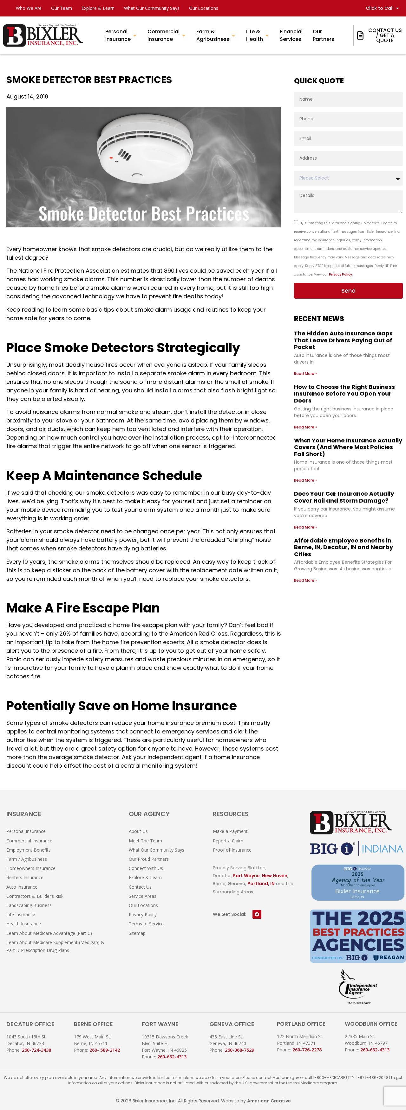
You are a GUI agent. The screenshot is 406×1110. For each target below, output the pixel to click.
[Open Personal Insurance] (134, 35)
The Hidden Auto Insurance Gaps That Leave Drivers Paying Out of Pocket (343, 340)
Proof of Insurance (232, 850)
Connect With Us (146, 868)
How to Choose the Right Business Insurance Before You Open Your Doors (344, 393)
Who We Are (29, 8)
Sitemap (137, 933)
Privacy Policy (340, 274)
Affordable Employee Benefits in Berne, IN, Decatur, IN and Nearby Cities (343, 547)
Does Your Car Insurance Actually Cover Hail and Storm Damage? (344, 497)
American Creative (269, 1101)
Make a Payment (230, 831)
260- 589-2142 (104, 1050)
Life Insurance (20, 914)
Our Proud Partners (149, 859)
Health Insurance (23, 924)
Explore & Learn (98, 8)
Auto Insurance (21, 887)
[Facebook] (256, 914)
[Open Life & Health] (267, 35)
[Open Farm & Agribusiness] (233, 35)
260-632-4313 (172, 1057)
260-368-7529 (239, 1050)
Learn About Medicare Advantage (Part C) (49, 933)
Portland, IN (261, 883)
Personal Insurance (26, 831)
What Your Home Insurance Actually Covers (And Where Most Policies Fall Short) (348, 447)
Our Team (61, 8)
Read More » (305, 373)
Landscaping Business (29, 905)
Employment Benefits (28, 850)
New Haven (274, 875)
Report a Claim (228, 841)
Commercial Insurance (29, 841)
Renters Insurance (24, 877)
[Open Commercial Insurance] (183, 35)
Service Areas (142, 896)
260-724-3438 (36, 1050)
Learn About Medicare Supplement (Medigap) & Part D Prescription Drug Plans (55, 946)
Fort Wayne (246, 875)
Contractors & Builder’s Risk (34, 896)
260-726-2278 (307, 1050)
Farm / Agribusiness (26, 859)
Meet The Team (145, 841)
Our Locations (203, 8)
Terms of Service (146, 924)
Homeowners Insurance (31, 868)
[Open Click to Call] (397, 8)
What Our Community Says (152, 8)
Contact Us (140, 887)
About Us (138, 831)
